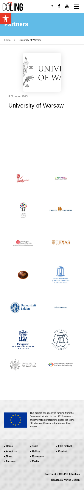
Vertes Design (72, 480)
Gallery (36, 451)
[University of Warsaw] (23, 365)
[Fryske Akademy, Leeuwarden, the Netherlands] (61, 210)
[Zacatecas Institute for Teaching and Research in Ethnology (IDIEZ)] (23, 275)
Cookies (75, 474)
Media (35, 461)
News (9, 456)
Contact (62, 451)
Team (35, 446)
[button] (5, 18)
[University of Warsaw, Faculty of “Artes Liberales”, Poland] (61, 339)
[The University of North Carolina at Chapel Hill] (61, 275)
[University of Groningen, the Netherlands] (23, 178)
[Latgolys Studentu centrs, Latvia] (23, 210)
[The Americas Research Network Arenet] (23, 243)
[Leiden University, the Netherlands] (23, 307)
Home (7, 40)
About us (11, 451)
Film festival (65, 446)
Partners (11, 461)
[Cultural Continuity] (61, 364)
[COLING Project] (13, 6)
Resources (38, 456)
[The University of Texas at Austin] (61, 243)
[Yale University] (61, 307)
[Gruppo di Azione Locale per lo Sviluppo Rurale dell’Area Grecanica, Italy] (61, 178)
